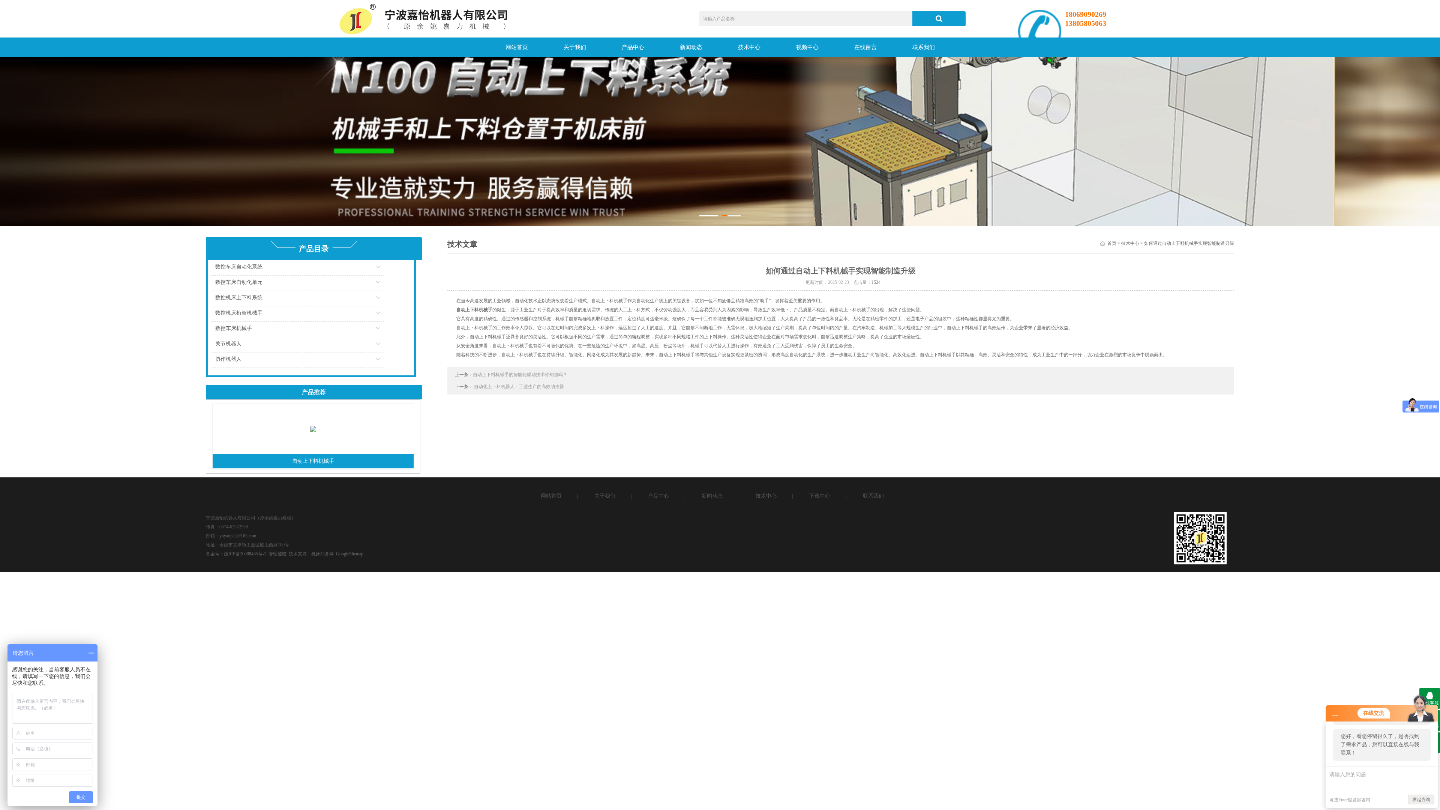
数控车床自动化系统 (238, 267)
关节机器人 (228, 343)
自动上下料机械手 (313, 461)
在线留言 (865, 47)
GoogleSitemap (349, 553)
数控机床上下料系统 (238, 297)
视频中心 (807, 47)
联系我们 (923, 47)
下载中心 (819, 496)
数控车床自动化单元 (238, 282)
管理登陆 (277, 553)
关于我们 (575, 47)
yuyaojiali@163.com (237, 535)
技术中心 (749, 47)
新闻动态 (691, 47)
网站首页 (517, 47)
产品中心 (633, 47)
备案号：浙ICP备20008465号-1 (236, 553)
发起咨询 (1421, 799)
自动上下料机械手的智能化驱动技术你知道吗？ (520, 374)
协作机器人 (228, 359)
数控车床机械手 (233, 328)
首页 (1111, 243)
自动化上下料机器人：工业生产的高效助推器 (519, 386)
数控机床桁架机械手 (238, 313)
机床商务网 (322, 553)
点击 (388, 268)
